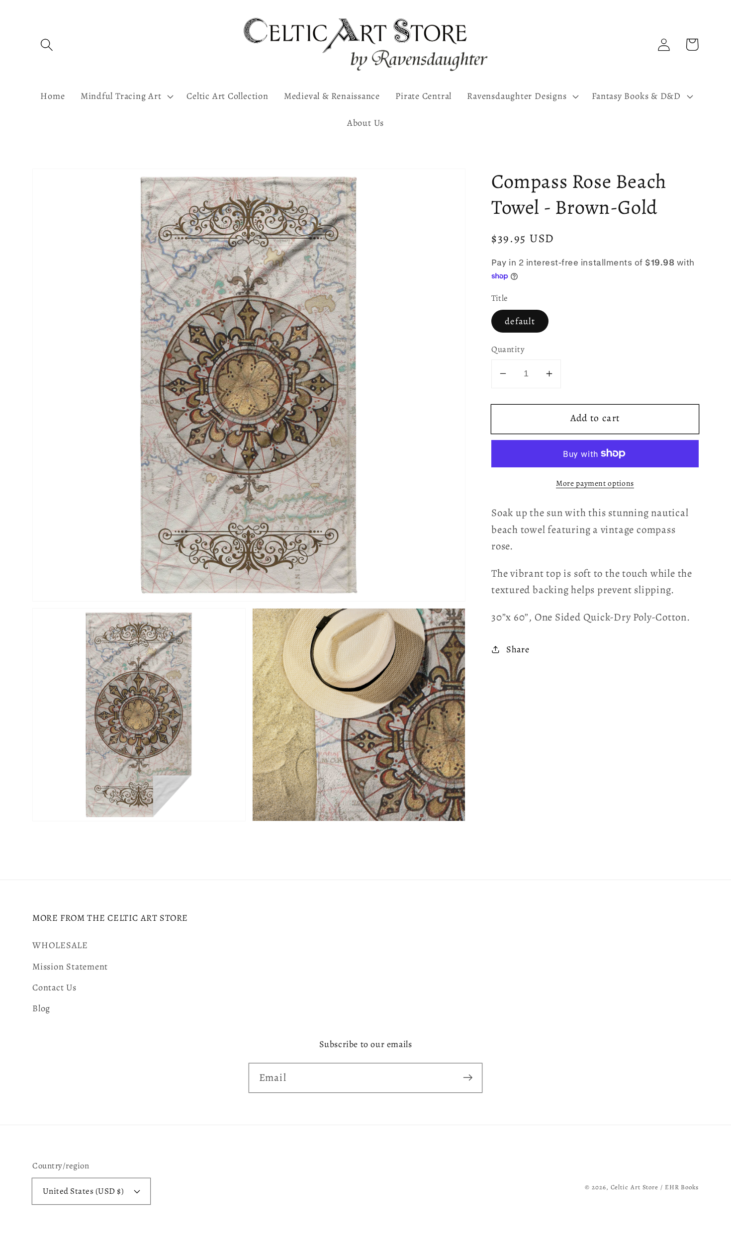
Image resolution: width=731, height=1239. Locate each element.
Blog (41, 1008)
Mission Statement (70, 967)
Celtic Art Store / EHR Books (655, 1187)
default (520, 321)
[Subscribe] (468, 1077)
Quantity (508, 349)
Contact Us (54, 987)
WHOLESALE (60, 945)
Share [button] (518, 649)
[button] (46, 44)
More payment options (595, 483)
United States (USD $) (83, 1191)
